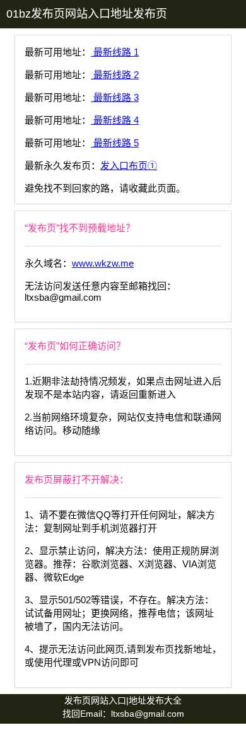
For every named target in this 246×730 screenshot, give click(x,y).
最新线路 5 (115, 142)
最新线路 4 (115, 120)
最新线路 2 (115, 74)
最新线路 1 (115, 52)
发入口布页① (128, 165)
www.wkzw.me (103, 263)
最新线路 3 (115, 97)
